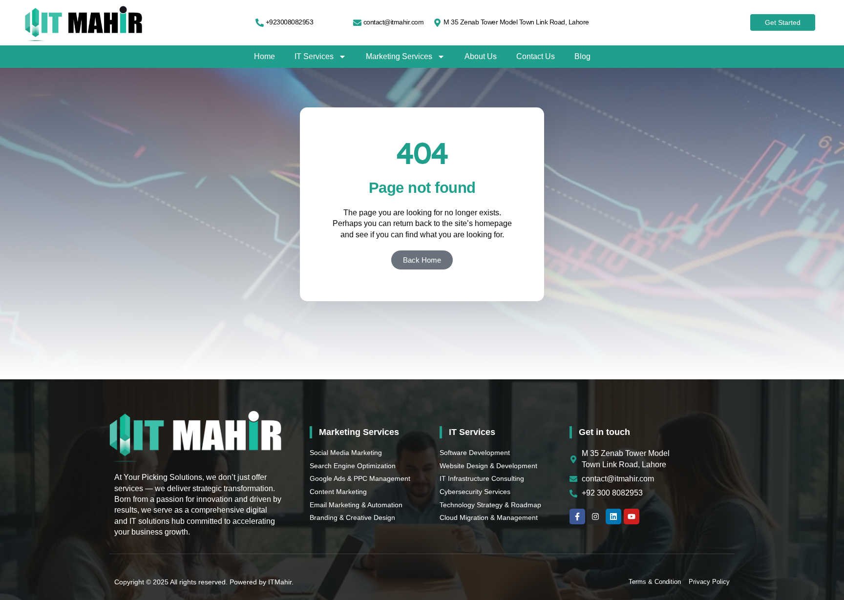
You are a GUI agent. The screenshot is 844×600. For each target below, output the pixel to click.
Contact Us (535, 56)
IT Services (314, 56)
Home (264, 56)
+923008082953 (290, 22)
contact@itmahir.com (393, 22)
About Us (480, 56)
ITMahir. (281, 582)
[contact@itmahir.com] (357, 23)
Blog (582, 56)
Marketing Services (399, 56)
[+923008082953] (259, 23)
